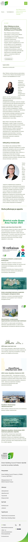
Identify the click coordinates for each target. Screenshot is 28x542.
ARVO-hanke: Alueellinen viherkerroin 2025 (12, 373)
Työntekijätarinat (8, 59)
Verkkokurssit (4, 505)
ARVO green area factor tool (8, 346)
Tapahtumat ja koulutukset (8, 515)
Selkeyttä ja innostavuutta (8, 67)
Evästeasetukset (5, 536)
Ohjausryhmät (4, 498)
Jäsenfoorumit (5, 493)
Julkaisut (3, 508)
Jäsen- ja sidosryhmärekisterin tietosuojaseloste (6, 531)
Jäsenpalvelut (4, 491)
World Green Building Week (8, 518)
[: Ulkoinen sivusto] (18, 529)
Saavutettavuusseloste (7, 527)
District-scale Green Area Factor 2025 (11, 227)
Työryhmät (4, 495)
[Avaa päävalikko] (25, 3)
